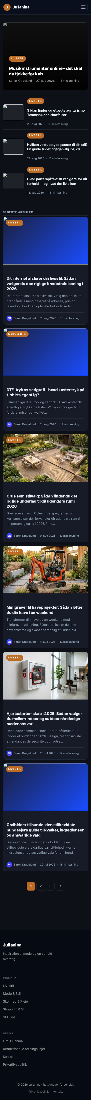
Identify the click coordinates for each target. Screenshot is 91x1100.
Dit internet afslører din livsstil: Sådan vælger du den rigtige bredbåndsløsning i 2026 (45, 283)
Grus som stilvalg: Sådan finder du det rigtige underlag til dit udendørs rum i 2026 (42, 501)
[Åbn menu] (83, 7)
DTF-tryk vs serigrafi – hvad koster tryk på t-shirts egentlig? (45, 392)
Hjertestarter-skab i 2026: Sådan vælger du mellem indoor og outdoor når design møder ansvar (44, 718)
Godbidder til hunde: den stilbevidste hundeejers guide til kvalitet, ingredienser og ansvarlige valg (45, 829)
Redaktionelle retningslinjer (24, 1049)
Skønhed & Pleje (15, 1001)
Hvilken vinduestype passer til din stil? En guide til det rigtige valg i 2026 (57, 147)
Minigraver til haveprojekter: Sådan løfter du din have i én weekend (45, 610)
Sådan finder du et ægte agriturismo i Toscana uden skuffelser (56, 112)
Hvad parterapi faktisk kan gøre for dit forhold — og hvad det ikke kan (57, 181)
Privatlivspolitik (15, 1065)
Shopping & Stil (14, 1009)
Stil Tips (9, 1017)
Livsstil (35, 101)
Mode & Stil (17, 333)
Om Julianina (13, 1041)
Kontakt (9, 1057)
